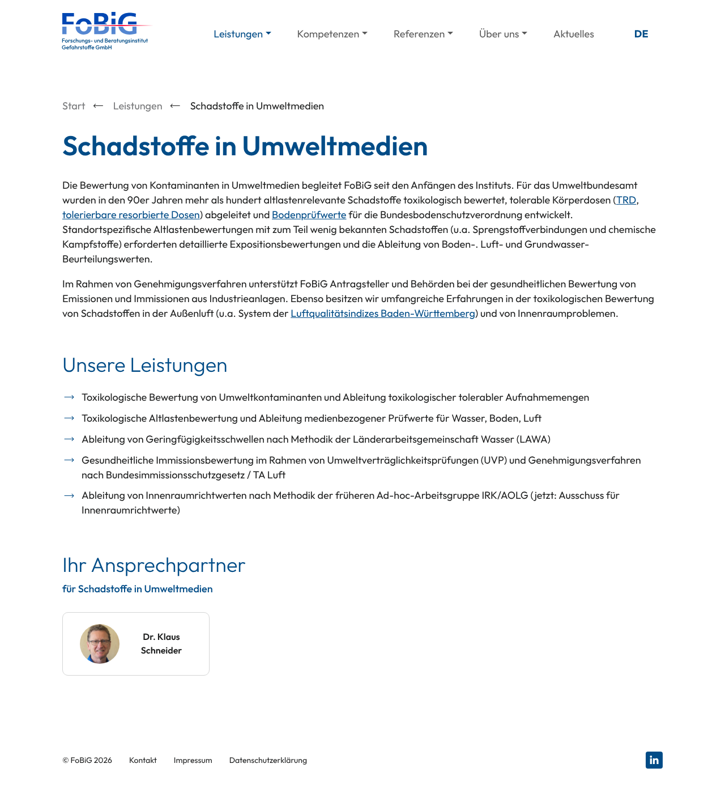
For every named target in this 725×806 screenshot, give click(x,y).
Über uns (499, 33)
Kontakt (143, 760)
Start (74, 105)
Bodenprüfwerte (309, 214)
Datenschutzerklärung (268, 760)
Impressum (193, 760)
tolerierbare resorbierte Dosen (131, 214)
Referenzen (419, 33)
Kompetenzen (328, 33)
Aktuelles (573, 33)
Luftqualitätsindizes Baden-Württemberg (383, 313)
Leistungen (238, 33)
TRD (626, 199)
